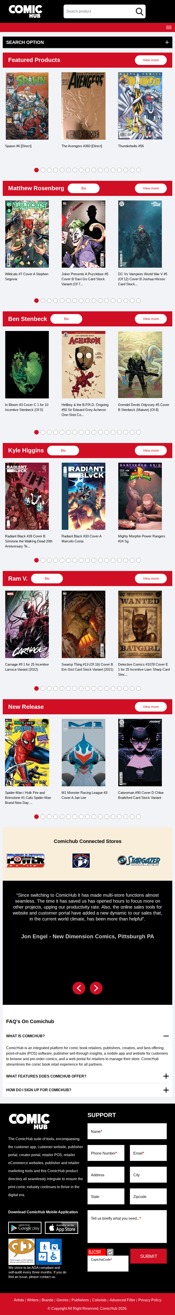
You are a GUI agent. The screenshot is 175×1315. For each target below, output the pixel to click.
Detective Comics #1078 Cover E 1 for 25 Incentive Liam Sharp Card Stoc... (87, 669)
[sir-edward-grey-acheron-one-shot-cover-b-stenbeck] (27, 364)
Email (138, 1153)
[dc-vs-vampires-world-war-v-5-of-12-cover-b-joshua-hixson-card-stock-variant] (84, 234)
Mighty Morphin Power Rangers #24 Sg (85, 538)
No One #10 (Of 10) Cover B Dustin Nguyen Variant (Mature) (141, 538)
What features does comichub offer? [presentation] (46, 1076)
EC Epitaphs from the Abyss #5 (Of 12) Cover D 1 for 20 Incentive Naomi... (143, 279)
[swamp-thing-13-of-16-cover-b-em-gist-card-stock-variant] (27, 624)
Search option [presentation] (25, 42)
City (136, 1175)
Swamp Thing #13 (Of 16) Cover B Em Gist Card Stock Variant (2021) (31, 666)
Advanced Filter (122, 1300)
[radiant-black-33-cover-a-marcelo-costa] (27, 496)
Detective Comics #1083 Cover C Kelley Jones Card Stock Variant (143, 666)
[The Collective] (138, 861)
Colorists (99, 1300)
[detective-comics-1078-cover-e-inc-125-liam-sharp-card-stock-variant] (84, 624)
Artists (19, 1300)
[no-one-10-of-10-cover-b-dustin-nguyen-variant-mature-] (140, 496)
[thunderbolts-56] (84, 106)
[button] (36, 170)
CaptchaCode (101, 1259)
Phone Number (104, 1153)
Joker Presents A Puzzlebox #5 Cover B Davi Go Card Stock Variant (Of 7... (28, 279)
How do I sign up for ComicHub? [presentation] (38, 1090)
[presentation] (151, 60)
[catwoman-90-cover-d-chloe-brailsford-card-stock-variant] (84, 752)
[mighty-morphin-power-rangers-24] (84, 496)
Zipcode (140, 1196)
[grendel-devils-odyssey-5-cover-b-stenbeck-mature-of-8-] (84, 364)
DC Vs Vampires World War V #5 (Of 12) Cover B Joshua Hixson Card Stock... (86, 279)
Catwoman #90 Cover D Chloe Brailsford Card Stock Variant (84, 795)
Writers (33, 1300)
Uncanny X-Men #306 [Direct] (140, 146)
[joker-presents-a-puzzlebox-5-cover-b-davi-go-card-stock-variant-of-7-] (27, 234)
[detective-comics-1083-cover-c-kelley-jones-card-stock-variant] (140, 624)
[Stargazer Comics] (81, 861)
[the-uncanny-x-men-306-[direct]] (140, 106)
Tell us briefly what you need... (116, 1218)
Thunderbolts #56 (74, 146)
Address (97, 1175)
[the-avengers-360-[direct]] (27, 106)
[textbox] (105, 11)
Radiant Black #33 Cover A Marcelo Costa (25, 538)
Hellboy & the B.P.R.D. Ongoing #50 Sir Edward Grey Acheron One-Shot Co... (28, 410)
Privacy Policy (149, 1300)
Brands (47, 1300)
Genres (62, 1300)
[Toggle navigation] (169, 27)
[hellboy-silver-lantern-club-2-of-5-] (140, 364)
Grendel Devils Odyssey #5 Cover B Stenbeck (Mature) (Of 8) (87, 407)
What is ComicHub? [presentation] (25, 1036)
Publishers (80, 1300)
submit (148, 1256)
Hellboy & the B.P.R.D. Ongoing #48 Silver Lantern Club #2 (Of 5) (142, 407)
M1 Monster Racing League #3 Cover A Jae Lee (28, 795)
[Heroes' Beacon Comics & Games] (25, 861)
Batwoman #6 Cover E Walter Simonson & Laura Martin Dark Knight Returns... (141, 798)
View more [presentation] (151, 60)
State (95, 1196)
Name (96, 1131)
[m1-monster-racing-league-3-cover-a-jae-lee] (27, 752)
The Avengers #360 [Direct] (25, 146)
